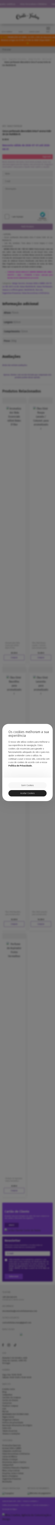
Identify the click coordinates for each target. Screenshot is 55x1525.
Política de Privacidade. (20, 765)
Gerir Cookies (27, 785)
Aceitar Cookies (27, 793)
